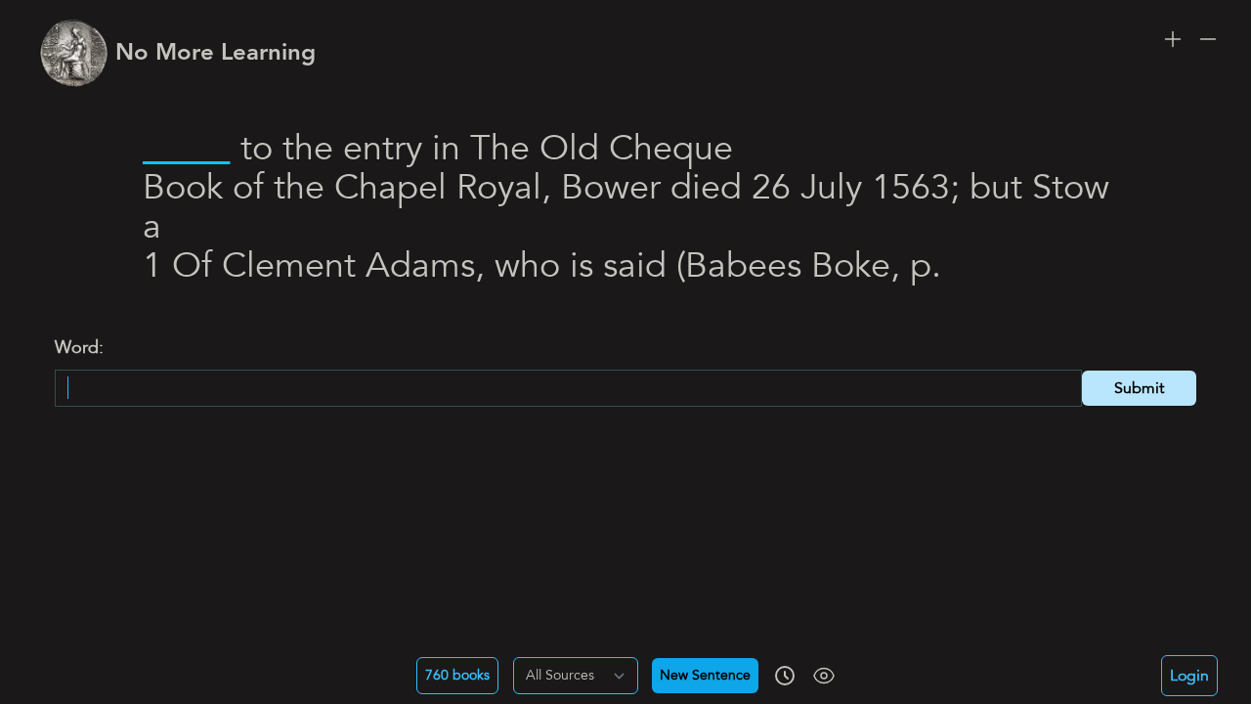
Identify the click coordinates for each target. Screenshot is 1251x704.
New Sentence (705, 675)
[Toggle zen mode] (824, 675)
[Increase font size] (1173, 39)
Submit (1139, 388)
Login (1189, 675)
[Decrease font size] (1208, 39)
